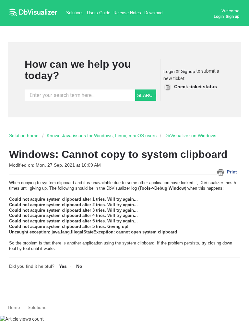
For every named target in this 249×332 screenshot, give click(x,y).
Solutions (75, 12)
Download (153, 12)
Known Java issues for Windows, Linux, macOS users (102, 135)
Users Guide (98, 12)
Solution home (24, 135)
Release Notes (127, 12)
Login (169, 71)
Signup (188, 71)
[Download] (112, 161)
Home (14, 307)
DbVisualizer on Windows (190, 135)
